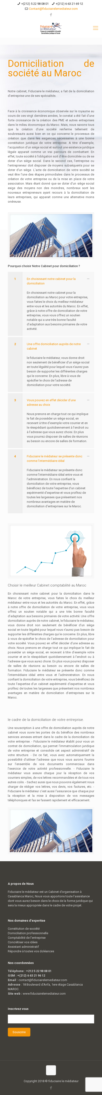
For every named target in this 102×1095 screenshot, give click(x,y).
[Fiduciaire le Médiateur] (51, 28)
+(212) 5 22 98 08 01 (35, 3)
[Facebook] (51, 15)
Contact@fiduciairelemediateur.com (53, 8)
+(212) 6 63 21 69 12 (69, 3)
